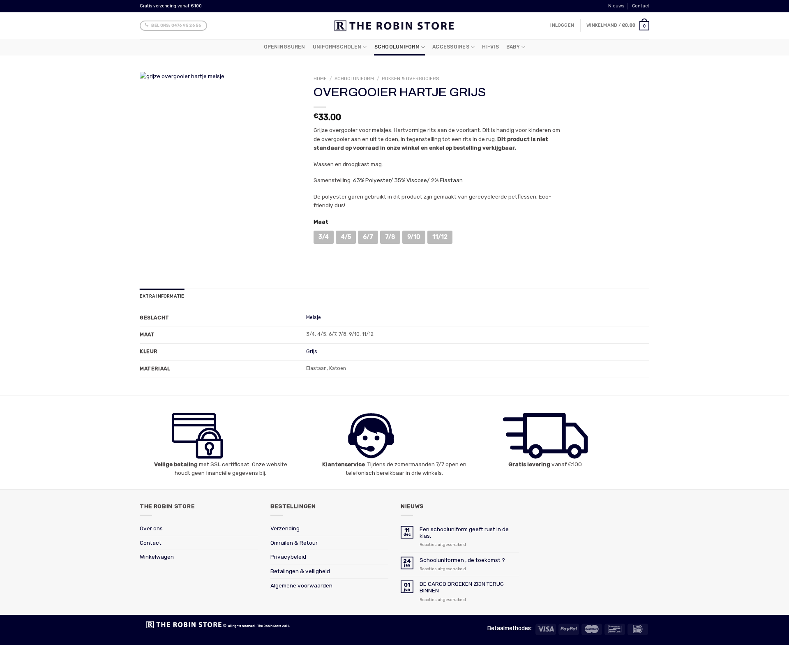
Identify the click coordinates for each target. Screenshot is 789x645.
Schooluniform (397, 47)
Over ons (151, 528)
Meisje (313, 317)
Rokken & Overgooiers (410, 78)
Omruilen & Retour (294, 542)
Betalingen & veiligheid (300, 571)
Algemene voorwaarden (301, 585)
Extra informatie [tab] (162, 296)
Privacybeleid (288, 556)
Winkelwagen (157, 556)
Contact (640, 6)
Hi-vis (490, 47)
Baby (513, 47)
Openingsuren (284, 47)
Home (320, 78)
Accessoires (450, 47)
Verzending (285, 528)
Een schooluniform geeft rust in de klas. (464, 532)
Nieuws (616, 6)
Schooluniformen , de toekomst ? (462, 560)
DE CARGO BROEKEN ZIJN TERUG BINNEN (462, 587)
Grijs (311, 351)
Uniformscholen (337, 47)
